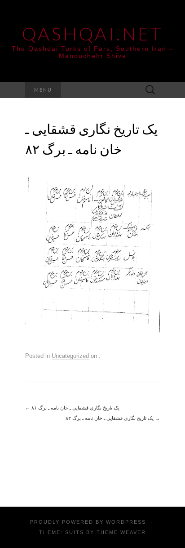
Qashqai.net (92, 34)
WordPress (126, 522)
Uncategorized (70, 355)
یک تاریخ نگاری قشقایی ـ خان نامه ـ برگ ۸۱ (72, 407)
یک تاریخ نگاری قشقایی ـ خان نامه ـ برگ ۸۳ (113, 418)
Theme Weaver (121, 532)
